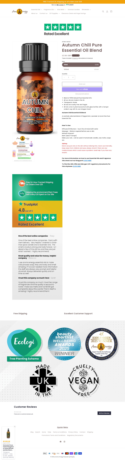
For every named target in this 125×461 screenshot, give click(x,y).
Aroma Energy (59, 457)
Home (44, 432)
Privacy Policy (73, 432)
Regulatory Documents (75, 435)
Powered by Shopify (69, 457)
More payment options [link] (82, 93)
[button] (36, 10)
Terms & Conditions (60, 432)
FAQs (49, 432)
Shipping (75, 58)
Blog (32, 432)
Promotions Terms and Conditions (53, 435)
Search (37, 432)
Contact (82, 432)
